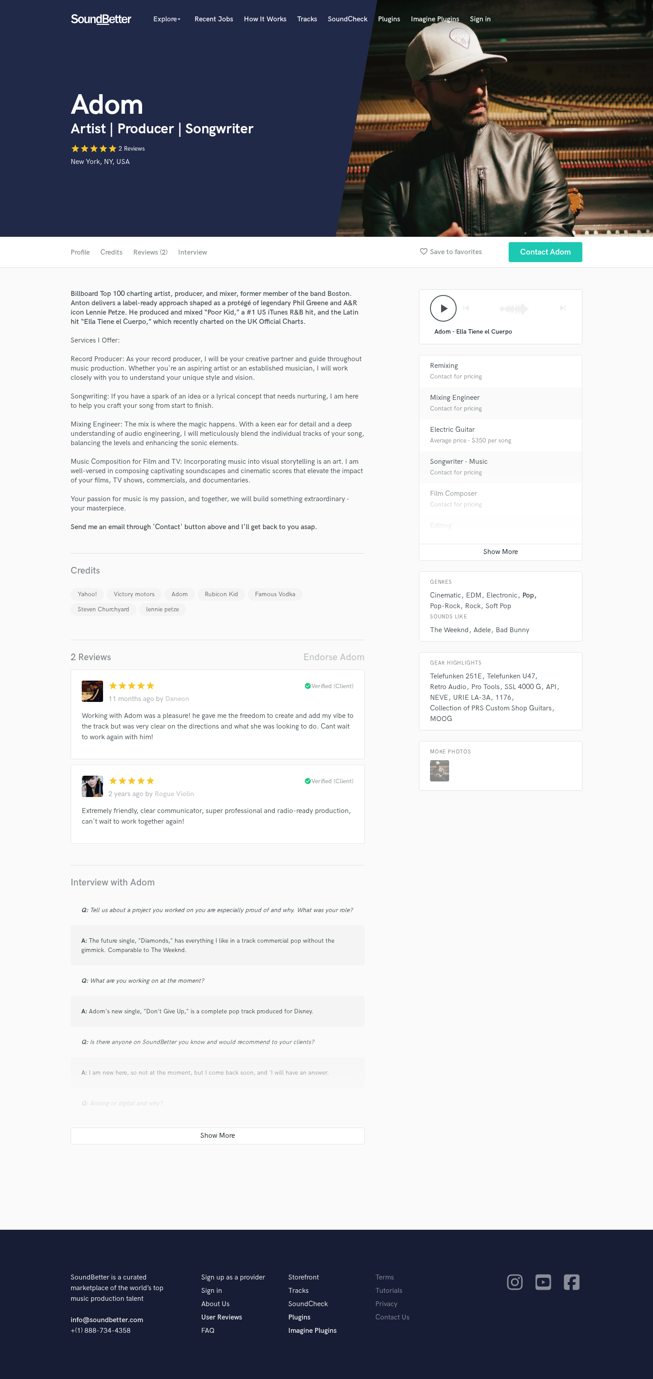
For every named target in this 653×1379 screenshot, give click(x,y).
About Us (215, 1304)
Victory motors (134, 594)
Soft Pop (498, 606)
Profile (80, 252)
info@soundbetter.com (107, 1320)
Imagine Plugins (435, 19)
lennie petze (162, 609)
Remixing (444, 366)
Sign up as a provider (233, 1277)
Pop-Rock (445, 606)
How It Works (265, 19)
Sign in (480, 19)
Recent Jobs (214, 19)
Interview (192, 252)
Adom (179, 594)
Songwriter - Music (459, 462)
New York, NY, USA (100, 162)
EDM (474, 595)
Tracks (307, 19)
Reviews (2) (150, 252)
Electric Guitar (452, 430)
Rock (473, 606)
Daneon (177, 699)
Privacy (386, 1304)
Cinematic (445, 595)
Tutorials (388, 1291)
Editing (441, 526)
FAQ (208, 1331)
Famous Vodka (275, 594)
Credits (111, 252)
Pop (528, 595)
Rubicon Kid (221, 594)
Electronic (502, 595)
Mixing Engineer (455, 398)
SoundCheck (347, 19)
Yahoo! (87, 594)
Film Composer (453, 494)
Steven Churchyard (103, 609)
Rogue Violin (174, 794)
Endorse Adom (334, 657)
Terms (384, 1277)
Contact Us (392, 1317)
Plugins (389, 19)
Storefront (303, 1277)
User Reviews (221, 1317)
